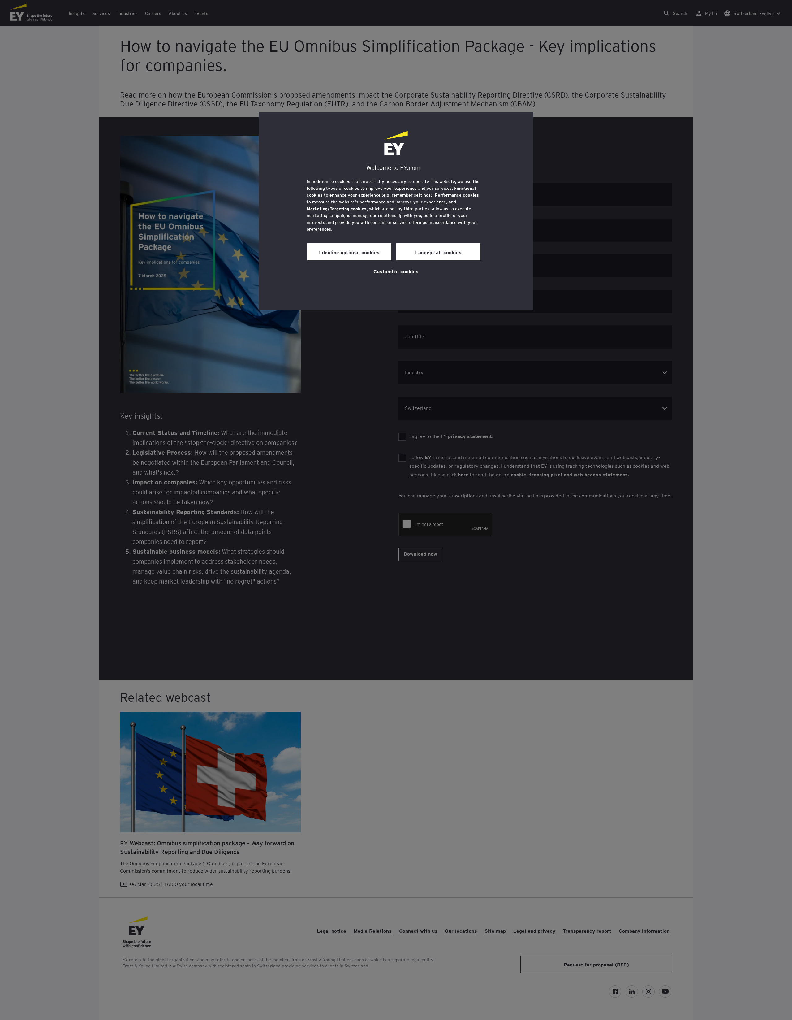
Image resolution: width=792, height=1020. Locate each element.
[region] (396, 211)
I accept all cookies (438, 252)
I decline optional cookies (349, 252)
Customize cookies (396, 271)
